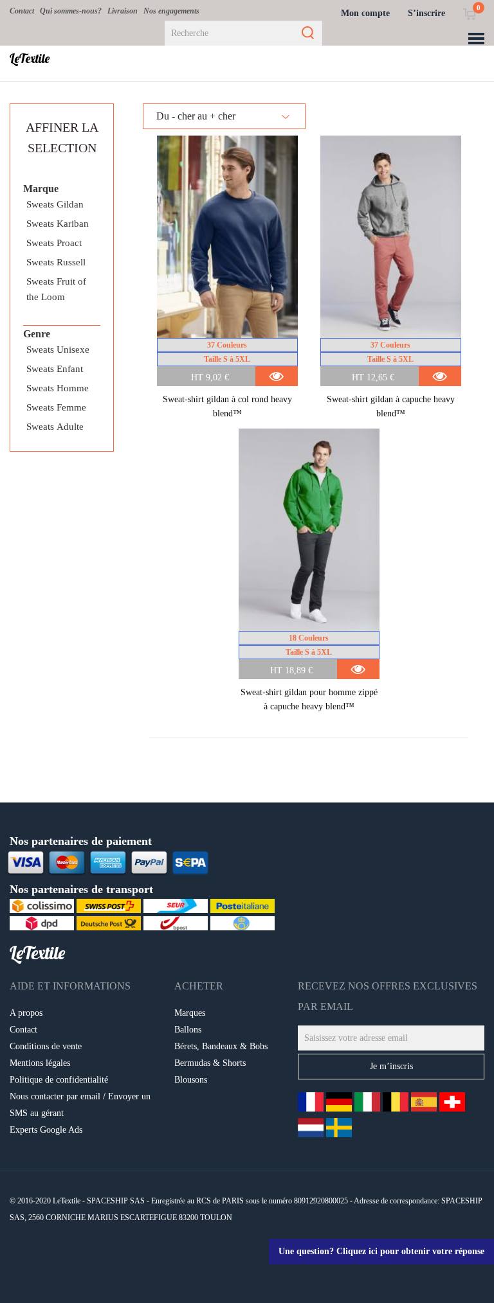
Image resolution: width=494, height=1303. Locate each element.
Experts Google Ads (46, 1130)
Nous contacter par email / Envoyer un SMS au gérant (80, 1105)
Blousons (190, 1080)
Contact (22, 10)
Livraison (122, 10)
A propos (26, 1013)
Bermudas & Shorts (210, 1063)
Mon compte (365, 13)
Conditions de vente (46, 1046)
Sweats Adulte (55, 426)
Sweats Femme (56, 407)
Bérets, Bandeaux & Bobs (221, 1046)
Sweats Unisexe (57, 349)
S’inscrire (426, 13)
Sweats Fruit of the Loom (56, 289)
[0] (469, 13)
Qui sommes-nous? (71, 10)
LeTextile (30, 58)
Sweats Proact (54, 243)
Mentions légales (40, 1063)
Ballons (187, 1029)
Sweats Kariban (57, 223)
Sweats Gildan (55, 204)
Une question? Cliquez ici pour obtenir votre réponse (381, 1251)
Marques (189, 1013)
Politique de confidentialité (59, 1080)
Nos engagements (171, 10)
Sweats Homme (57, 388)
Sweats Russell (56, 262)
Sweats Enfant (54, 369)
